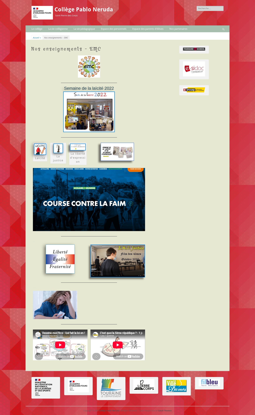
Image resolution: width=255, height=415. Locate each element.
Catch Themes (165, 410)
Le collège (36, 28)
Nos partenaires (178, 28)
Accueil (37, 37)
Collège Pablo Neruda (83, 9)
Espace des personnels (113, 28)
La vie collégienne (58, 28)
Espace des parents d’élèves (148, 28)
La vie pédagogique (84, 28)
